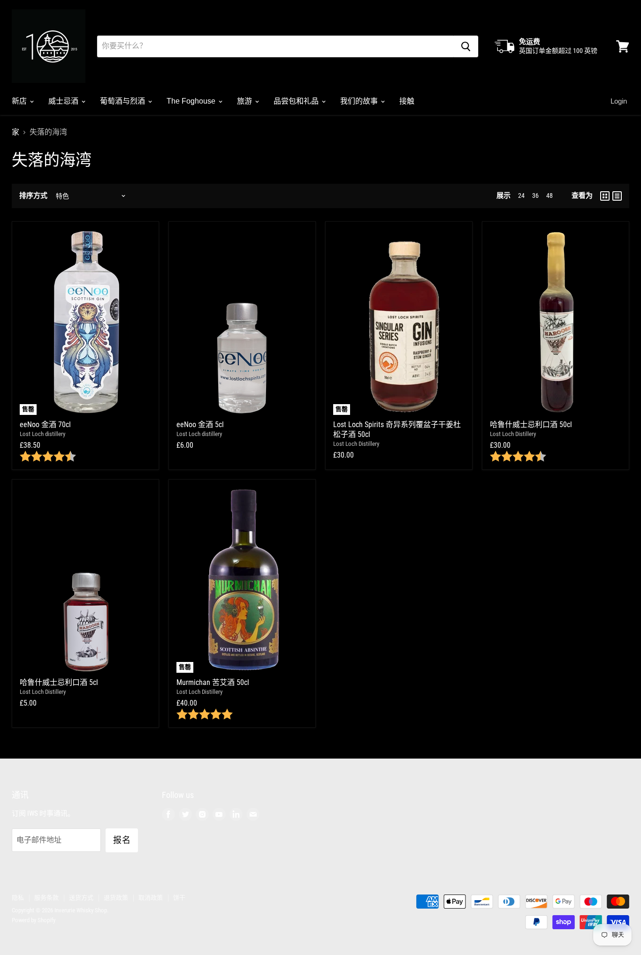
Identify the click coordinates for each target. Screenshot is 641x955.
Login (618, 101)
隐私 (18, 897)
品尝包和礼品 (297, 101)
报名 (121, 840)
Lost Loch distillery (42, 433)
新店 (20, 101)
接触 (406, 101)
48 (549, 195)
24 (521, 195)
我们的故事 (360, 101)
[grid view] (605, 196)
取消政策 (150, 897)
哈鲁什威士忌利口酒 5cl (59, 682)
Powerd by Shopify (33, 920)
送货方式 (81, 897)
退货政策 (116, 897)
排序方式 (33, 196)
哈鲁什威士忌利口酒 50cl (531, 424)
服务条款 (46, 897)
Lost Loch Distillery (356, 443)
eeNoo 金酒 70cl (45, 424)
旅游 (245, 101)
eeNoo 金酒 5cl (200, 424)
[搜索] (465, 46)
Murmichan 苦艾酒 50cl (212, 682)
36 (535, 195)
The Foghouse (192, 101)
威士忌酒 (64, 101)
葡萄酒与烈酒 (123, 101)
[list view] (617, 196)
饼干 (179, 897)
